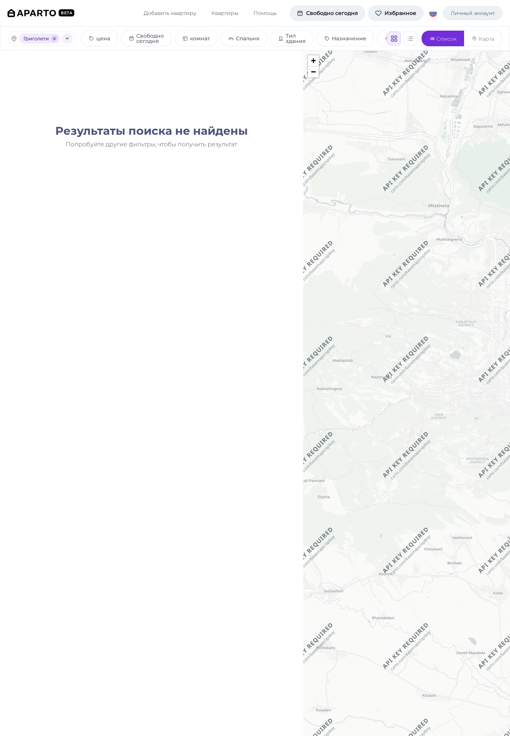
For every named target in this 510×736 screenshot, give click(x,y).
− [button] (313, 72)
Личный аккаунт (473, 13)
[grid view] (394, 38)
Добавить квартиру (170, 13)
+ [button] (313, 60)
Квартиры (225, 13)
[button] (146, 38)
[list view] (410, 38)
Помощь (265, 13)
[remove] (54, 38)
